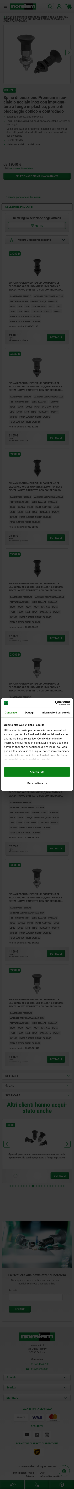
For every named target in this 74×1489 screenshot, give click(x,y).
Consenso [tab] (11, 712)
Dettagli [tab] (29, 712)
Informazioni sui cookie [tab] (56, 712)
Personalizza (35, 783)
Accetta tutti (37, 771)
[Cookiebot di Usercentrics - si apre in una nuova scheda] (55, 703)
